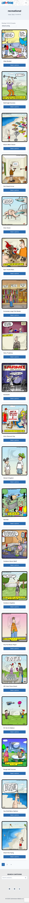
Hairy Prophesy (8, 353)
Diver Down (6, 228)
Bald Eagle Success (9, 103)
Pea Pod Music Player (10, 644)
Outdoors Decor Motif (10, 561)
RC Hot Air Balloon (9, 728)
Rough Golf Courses (9, 769)
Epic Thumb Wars (8, 269)
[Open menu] (26, 3)
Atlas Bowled (7, 61)
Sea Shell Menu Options (10, 811)
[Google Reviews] (19, 889)
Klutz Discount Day (9, 436)
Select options (14, 65)
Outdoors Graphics (9, 603)
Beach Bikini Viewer (9, 144)
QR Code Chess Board (10, 686)
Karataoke (6, 394)
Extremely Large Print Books (12, 311)
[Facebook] (9, 889)
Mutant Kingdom (8, 478)
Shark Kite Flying (8, 852)
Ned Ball (5, 519)
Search (26, 877)
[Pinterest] (14, 889)
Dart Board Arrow (8, 186)
